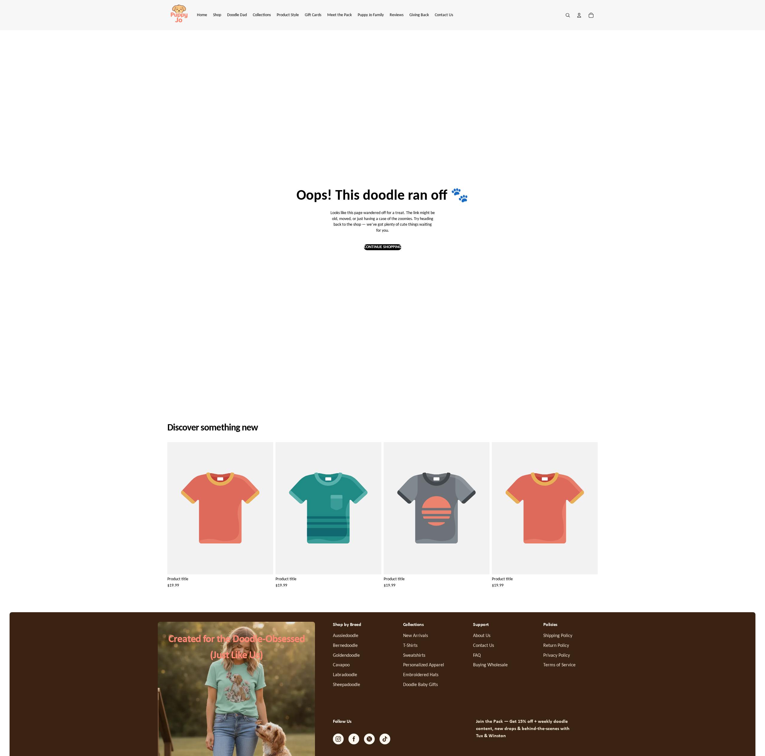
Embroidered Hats (420, 675)
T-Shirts (410, 645)
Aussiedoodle (345, 635)
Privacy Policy (556, 655)
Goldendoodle (346, 655)
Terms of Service (559, 665)
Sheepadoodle (346, 684)
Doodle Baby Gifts (420, 684)
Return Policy (556, 645)
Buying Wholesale (490, 665)
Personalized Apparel (423, 665)
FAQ (477, 655)
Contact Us (483, 645)
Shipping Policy (557, 635)
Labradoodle (345, 675)
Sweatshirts (414, 655)
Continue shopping (382, 247)
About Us (481, 635)
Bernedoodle (345, 645)
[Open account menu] (579, 15)
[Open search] (567, 15)
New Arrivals (415, 635)
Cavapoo (341, 665)
